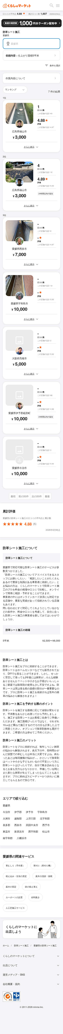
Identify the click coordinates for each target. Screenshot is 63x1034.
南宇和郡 (8, 838)
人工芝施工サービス (15, 907)
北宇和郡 (45, 818)
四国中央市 (32, 825)
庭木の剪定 (11, 886)
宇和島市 (42, 812)
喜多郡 (6, 825)
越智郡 (18, 818)
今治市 (6, 812)
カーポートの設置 (14, 897)
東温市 (6, 831)
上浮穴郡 (31, 818)
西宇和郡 (33, 831)
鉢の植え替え (31, 886)
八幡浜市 (22, 838)
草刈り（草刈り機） (42, 865)
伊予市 (29, 812)
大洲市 (6, 818)
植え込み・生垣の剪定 (16, 875)
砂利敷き (35, 897)
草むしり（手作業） (15, 865)
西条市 (18, 825)
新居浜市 (19, 831)
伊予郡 (18, 812)
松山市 (46, 831)
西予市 (46, 825)
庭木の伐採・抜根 (44, 875)
